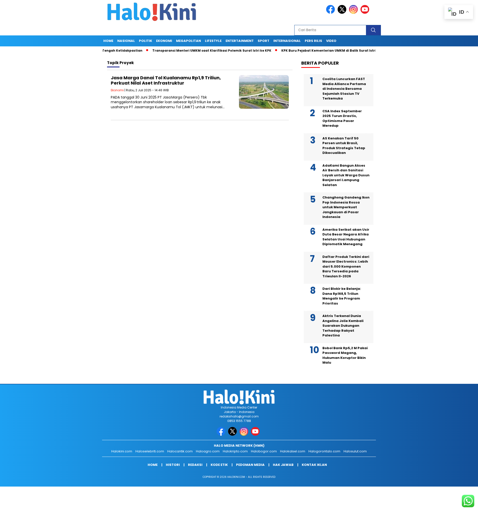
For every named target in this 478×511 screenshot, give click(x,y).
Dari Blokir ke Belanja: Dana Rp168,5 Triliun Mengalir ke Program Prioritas (341, 296)
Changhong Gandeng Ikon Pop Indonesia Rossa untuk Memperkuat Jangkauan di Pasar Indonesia (345, 207)
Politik (145, 40)
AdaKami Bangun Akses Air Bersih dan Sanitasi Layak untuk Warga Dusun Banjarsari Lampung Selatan (345, 175)
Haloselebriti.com (149, 451)
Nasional (126, 40)
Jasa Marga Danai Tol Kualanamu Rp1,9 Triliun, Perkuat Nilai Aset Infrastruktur (166, 80)
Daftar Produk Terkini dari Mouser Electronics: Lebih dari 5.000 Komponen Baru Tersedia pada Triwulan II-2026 (345, 266)
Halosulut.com (355, 451)
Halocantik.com (180, 451)
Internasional (287, 40)
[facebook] (331, 12)
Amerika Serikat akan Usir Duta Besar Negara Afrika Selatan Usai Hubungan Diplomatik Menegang (345, 237)
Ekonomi (164, 40)
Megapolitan (188, 40)
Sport (263, 40)
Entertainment (240, 40)
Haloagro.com (208, 451)
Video (331, 40)
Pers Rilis (313, 40)
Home (108, 40)
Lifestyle (213, 40)
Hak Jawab (283, 464)
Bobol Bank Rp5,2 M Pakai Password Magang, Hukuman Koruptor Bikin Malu (345, 355)
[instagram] (354, 12)
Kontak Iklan (314, 464)
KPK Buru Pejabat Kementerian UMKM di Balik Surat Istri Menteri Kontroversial (331, 50)
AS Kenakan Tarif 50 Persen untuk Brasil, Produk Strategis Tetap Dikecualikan (343, 145)
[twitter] (343, 12)
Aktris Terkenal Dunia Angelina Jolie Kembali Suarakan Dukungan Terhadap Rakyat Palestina (342, 325)
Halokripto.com (235, 451)
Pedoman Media (250, 464)
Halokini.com (121, 451)
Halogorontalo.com (324, 451)
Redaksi (195, 464)
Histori (173, 464)
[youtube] (365, 12)
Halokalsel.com (292, 451)
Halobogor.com (264, 451)
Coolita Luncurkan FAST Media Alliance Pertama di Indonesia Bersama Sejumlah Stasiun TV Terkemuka (344, 89)
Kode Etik (219, 464)
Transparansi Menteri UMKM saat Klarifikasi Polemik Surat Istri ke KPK (195, 50)
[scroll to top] (459, 503)
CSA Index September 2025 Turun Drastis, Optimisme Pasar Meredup (342, 118)
